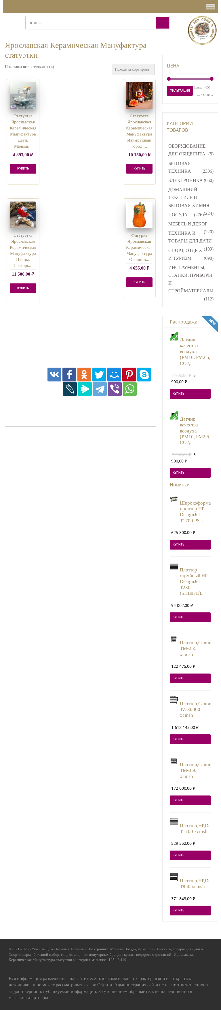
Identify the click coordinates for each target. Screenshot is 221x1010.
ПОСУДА (178, 214)
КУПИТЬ (23, 288)
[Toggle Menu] (210, 6)
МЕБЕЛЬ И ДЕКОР (187, 223)
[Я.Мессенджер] (85, 389)
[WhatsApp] (130, 389)
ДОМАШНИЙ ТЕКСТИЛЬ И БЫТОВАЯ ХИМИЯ (188, 197)
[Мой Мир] (114, 374)
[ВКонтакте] (54, 374)
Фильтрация (180, 90)
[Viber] (115, 389)
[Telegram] (100, 389)
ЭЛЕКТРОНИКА (185, 180)
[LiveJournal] (70, 389)
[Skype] (144, 374)
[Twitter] (99, 374)
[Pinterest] (129, 374)
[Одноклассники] (84, 374)
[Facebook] (69, 374)
